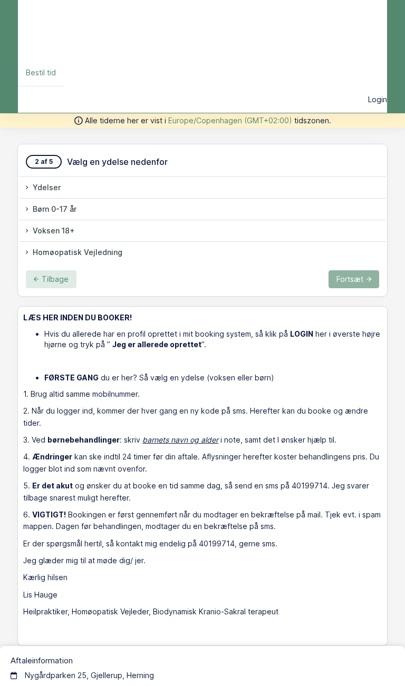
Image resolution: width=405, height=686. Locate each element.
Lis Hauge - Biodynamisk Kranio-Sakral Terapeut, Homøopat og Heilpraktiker (178, 29)
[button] (202, 188)
